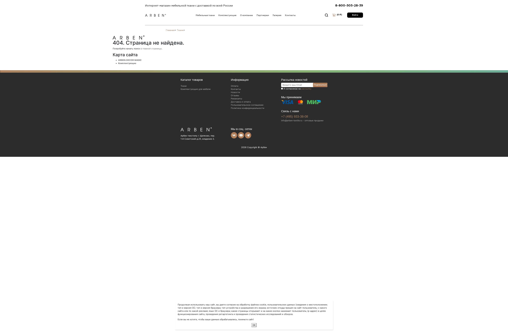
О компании (246, 15)
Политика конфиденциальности (247, 108)
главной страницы (152, 48)
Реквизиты (236, 98)
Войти (355, 15)
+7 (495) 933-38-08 (294, 116)
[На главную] (128, 37)
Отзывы (235, 95)
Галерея (277, 15)
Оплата (234, 86)
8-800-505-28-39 (349, 5)
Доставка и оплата (241, 101)
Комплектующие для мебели (196, 89)
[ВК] (234, 135)
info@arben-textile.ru (291, 120)
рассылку (306, 88)
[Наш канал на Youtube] (241, 135)
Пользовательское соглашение (247, 105)
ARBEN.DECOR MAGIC (130, 60)
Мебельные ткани (205, 15)
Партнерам (263, 15)
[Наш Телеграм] (248, 135)
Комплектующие (227, 15)
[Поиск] (326, 15)
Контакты (290, 15)
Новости (235, 92)
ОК (254, 325)
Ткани (184, 86)
